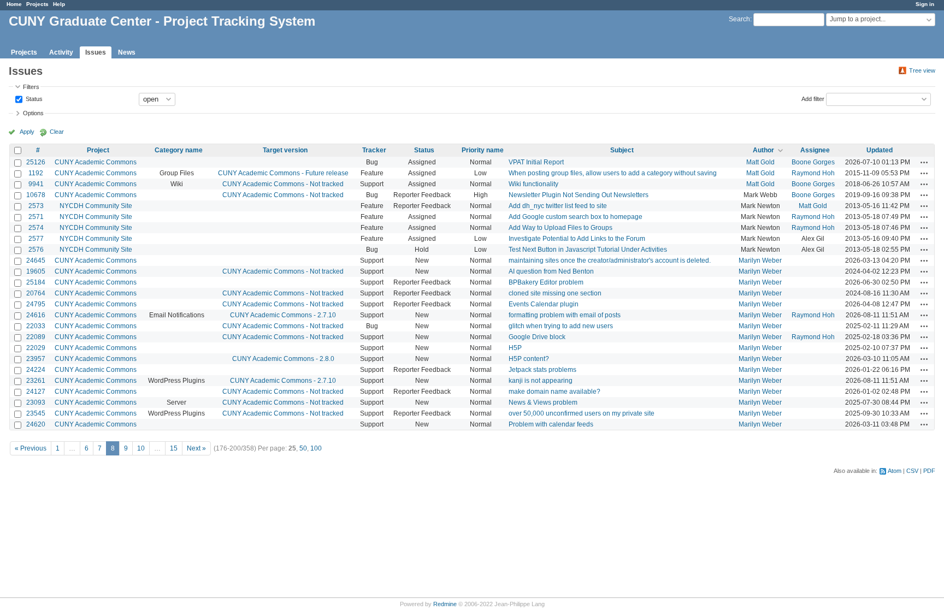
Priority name (483, 150)
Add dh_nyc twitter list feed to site (558, 206)
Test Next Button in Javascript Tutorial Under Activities (588, 249)
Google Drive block (537, 337)
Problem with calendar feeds (551, 424)
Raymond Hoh (813, 173)
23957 (35, 359)
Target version (285, 150)
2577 (36, 238)
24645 (35, 260)
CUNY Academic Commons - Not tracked (283, 184)
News (126, 52)
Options (33, 113)
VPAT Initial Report (536, 162)
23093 (35, 402)
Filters (31, 87)
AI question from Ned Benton (551, 271)
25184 (35, 282)
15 (174, 448)
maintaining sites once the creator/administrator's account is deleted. (610, 260)
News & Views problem (543, 402)
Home (14, 4)
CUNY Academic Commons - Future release (283, 173)
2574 (36, 228)
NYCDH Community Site (96, 206)
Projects (37, 4)
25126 (35, 162)
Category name (179, 150)
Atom (894, 470)
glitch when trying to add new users (561, 326)
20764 (35, 293)
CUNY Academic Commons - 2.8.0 (283, 359)
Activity (61, 52)
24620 (35, 424)
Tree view (922, 70)
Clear (57, 131)
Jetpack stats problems (542, 370)
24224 (35, 370)
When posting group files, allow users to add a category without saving (613, 173)
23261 (35, 380)
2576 (36, 249)
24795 (35, 304)
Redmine (445, 604)
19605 (35, 271)
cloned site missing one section (555, 293)
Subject (622, 150)
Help (59, 4)
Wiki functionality (533, 184)
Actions (924, 162)
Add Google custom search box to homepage (575, 217)
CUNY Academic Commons (96, 162)
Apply (27, 131)
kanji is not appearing (541, 380)
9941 (36, 184)
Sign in (925, 4)
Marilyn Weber (760, 260)
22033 (35, 326)
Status (33, 98)
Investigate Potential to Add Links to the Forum (577, 238)
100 (316, 448)
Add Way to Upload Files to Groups (560, 228)
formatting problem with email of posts (565, 315)
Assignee (815, 150)
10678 (35, 195)
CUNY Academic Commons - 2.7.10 (283, 315)
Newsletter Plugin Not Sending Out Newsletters (578, 195)
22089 (35, 337)
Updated (879, 150)
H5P (515, 348)
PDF (929, 470)
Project (98, 150)
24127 (35, 391)
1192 (35, 173)
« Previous (30, 448)
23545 (35, 413)
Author (763, 150)
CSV (912, 470)
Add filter (812, 98)
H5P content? (529, 359)
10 (141, 448)
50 (303, 448)
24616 (35, 315)
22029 (35, 348)
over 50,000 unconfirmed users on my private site (581, 413)
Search (739, 19)
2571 (36, 217)
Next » (196, 448)
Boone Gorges (813, 162)
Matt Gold (760, 162)
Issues (95, 52)
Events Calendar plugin (544, 304)
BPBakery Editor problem (546, 282)
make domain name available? (554, 391)
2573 (36, 206)
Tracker (374, 150)
